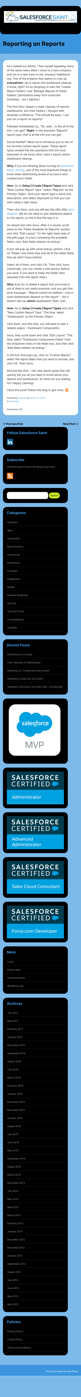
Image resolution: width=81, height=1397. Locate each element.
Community (13, 554)
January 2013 (15, 1231)
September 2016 (16, 1053)
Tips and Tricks (15, 611)
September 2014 (16, 1158)
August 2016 (14, 1061)
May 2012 (12, 1296)
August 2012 (14, 1271)
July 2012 (12, 1280)
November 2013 (16, 1182)
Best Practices (15, 546)
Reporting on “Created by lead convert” (28, 670)
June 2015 (13, 1142)
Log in (10, 961)
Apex (10, 530)
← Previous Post (13, 423)
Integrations (13, 578)
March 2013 (14, 1215)
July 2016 (12, 1069)
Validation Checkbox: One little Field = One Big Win (35, 686)
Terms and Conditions (19, 1347)
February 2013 (15, 1223)
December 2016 (16, 1045)
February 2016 (15, 1085)
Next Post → (70, 423)
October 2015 (14, 1118)
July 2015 (12, 1134)
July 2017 (12, 1012)
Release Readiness (17, 595)
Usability (12, 627)
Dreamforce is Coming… (20, 654)
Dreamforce (13, 562)
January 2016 (14, 1093)
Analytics (12, 522)
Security (12, 603)
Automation (13, 538)
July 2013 (12, 1190)
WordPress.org (15, 985)
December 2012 (16, 1239)
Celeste (21, 398)
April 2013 (12, 1207)
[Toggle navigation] (40, 27)
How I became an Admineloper (24, 662)
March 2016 (13, 1077)
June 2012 (13, 1288)
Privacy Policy (15, 1331)
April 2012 (12, 1304)
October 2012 (14, 1255)
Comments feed (16, 977)
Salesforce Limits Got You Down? (25, 678)
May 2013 (12, 1199)
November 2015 (16, 1109)
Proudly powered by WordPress (62, 1371)
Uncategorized (15, 619)
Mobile (11, 587)
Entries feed (13, 969)
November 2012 (16, 1247)
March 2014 (14, 1174)
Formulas (12, 570)
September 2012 (16, 1263)
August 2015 (14, 1126)
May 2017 (12, 1020)
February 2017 (15, 1029)
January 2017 (14, 1037)
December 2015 (16, 1101)
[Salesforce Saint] (40, 17)
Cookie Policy (15, 1339)
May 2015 (12, 1150)
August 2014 (14, 1166)
